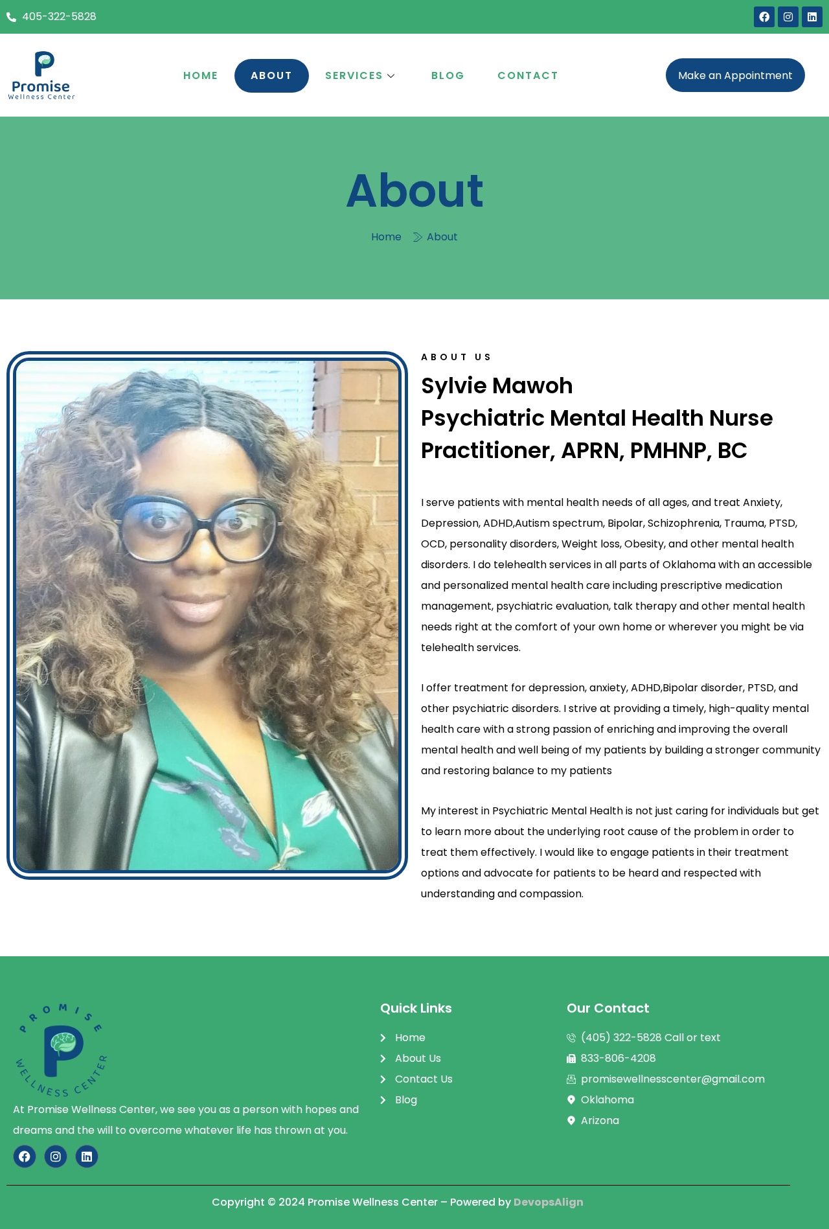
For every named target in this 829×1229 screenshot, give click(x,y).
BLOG (448, 75)
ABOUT (272, 75)
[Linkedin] (812, 16)
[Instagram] (788, 16)
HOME (200, 75)
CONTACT (528, 75)
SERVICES (354, 75)
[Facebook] (764, 16)
